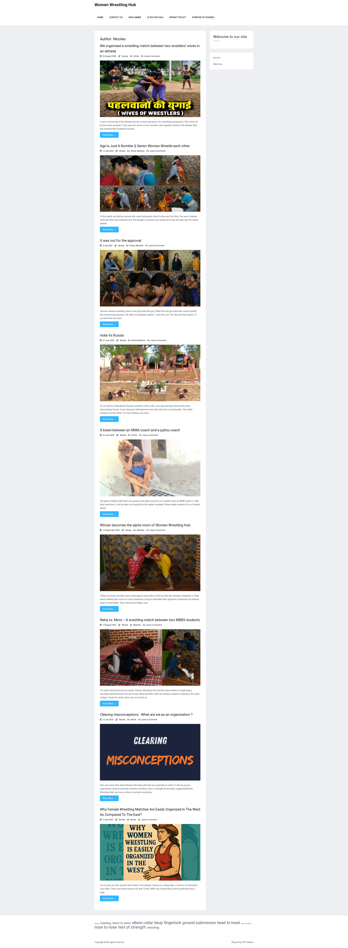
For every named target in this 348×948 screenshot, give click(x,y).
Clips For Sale (155, 17)
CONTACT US (116, 17)
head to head (228, 922)
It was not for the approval (120, 240)
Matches (141, 151)
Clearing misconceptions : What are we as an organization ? (146, 714)
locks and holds (246, 923)
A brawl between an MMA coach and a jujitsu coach (140, 430)
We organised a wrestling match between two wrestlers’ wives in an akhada (150, 48)
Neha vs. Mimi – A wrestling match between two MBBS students (150, 620)
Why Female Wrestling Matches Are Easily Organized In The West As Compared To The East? (150, 812)
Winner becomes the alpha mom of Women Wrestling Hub (145, 525)
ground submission (199, 922)
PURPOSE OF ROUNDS (203, 17)
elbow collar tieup (147, 922)
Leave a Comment (152, 56)
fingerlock (172, 922)
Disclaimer (135, 17)
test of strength (132, 927)
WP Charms (248, 942)
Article (136, 56)
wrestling (153, 927)
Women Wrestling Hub (115, 4)
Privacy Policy (177, 17)
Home (100, 17)
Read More (109, 135)
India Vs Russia (112, 335)
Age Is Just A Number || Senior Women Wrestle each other (145, 146)
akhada (96, 923)
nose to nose (105, 927)
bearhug (106, 923)
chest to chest (121, 923)
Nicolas (125, 56)
